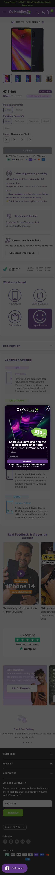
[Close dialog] (47, 408)
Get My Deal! (27, 461)
